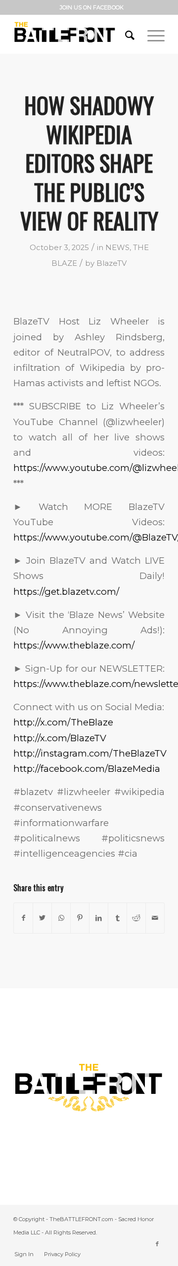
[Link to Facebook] (157, 1243)
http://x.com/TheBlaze (63, 722)
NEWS (117, 247)
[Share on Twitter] (42, 918)
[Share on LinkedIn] (98, 918)
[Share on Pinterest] (80, 918)
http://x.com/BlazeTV (59, 738)
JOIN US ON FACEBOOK (92, 7)
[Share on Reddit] (136, 918)
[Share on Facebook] (23, 918)
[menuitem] (92, 7)
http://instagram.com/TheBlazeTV (90, 753)
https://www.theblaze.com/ (73, 645)
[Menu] (151, 34)
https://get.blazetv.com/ (66, 591)
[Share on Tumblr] (117, 918)
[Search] (126, 34)
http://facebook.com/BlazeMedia (86, 768)
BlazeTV (111, 263)
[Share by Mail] (155, 918)
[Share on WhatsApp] (61, 918)
